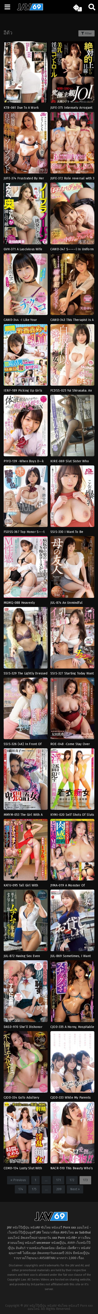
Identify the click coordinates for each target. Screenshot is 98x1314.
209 (59, 1189)
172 (72, 1180)
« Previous (18, 1180)
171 (58, 1180)
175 (34, 1189)
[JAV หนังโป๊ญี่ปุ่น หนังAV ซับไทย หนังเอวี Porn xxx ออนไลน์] (28, 10)
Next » (75, 1189)
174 (20, 1189)
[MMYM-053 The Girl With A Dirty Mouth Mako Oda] (26, 780)
